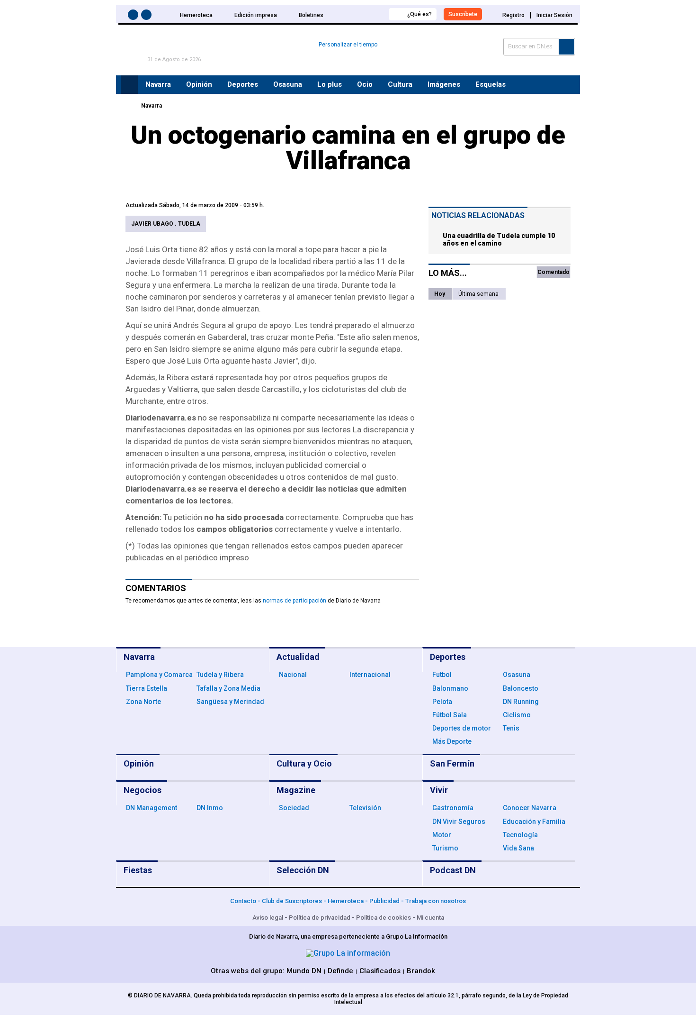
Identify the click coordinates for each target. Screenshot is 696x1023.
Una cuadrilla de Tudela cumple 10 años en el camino (499, 239)
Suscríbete (462, 14)
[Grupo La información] (348, 953)
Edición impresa (255, 15)
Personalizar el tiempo (348, 44)
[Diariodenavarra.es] (128, 105)
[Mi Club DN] (364, 14)
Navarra (151, 105)
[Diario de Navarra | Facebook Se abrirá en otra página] (134, 16)
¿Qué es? (419, 14)
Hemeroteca (196, 15)
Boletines (311, 15)
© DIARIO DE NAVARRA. (161, 995)
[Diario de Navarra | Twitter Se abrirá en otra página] (147, 16)
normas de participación (294, 600)
